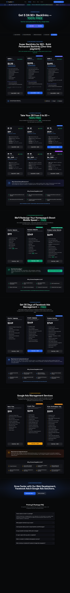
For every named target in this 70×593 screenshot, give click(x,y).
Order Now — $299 (35, 443)
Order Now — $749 (54, 351)
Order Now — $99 (15, 261)
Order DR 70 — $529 (55, 147)
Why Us (34, 1)
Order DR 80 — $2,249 (35, 173)
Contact (42, 1)
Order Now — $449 (35, 350)
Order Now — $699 (55, 261)
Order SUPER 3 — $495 (54, 93)
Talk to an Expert (41, 493)
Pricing (29, 1)
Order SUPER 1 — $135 (15, 93)
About (38, 1)
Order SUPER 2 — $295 (35, 92)
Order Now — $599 (54, 443)
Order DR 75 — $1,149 (15, 173)
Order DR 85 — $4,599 (55, 173)
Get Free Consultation (58, 1)
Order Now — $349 (35, 260)
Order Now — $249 (15, 351)
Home (25, 1)
